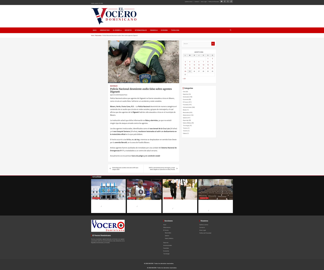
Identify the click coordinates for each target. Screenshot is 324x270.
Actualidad (96, 177)
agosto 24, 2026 (96, 206)
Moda (184, 110)
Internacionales (141, 30)
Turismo (185, 128)
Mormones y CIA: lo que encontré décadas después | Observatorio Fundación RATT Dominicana (177, 204)
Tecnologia (175, 30)
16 (212, 65)
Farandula (154, 30)
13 (199, 65)
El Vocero (116, 30)
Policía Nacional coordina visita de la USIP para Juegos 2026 (125, 168)
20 (199, 68)
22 (208, 68)
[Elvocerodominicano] (108, 189)
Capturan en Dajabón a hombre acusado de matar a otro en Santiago (108, 203)
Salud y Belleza (187, 123)
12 (194, 65)
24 (185, 71)
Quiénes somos (189, 1)
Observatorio (105, 30)
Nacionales (113, 86)
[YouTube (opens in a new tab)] (221, 1)
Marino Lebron (105, 206)
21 (203, 68)
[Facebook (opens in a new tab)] (224, 1)
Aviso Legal (204, 1)
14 (203, 65)
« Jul (184, 78)
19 (194, 68)
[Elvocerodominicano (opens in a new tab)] (231, 1)
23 (212, 68)
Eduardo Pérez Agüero (179, 208)
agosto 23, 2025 (114, 95)
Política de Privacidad (213, 1)
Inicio (95, 30)
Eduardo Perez (123, 95)
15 (208, 65)
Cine (184, 91)
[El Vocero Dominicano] (114, 9)
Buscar (213, 44)
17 (185, 68)
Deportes (128, 30)
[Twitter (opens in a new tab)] (228, 1)
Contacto (196, 1)
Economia (164, 30)
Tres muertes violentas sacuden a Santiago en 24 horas (141, 203)
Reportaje (185, 120)
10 (185, 65)
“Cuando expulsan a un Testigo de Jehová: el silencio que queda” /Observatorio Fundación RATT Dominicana (213, 205)
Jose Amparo (141, 206)
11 (189, 65)
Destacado (186, 97)
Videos (185, 133)
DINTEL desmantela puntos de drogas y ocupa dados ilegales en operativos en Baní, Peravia (162, 168)
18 (189, 68)
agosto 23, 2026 (168, 208)
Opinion (185, 117)
